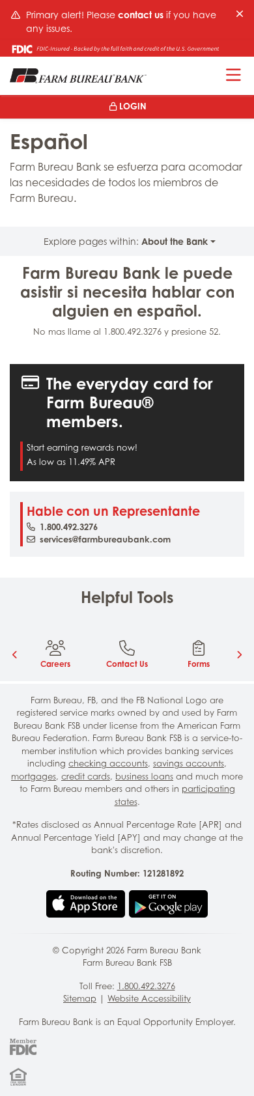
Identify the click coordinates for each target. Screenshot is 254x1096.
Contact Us (127, 664)
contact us (140, 14)
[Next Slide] (239, 654)
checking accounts (108, 763)
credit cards (85, 776)
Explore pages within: (126, 241)
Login (133, 106)
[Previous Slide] (15, 654)
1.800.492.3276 (69, 527)
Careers (55, 664)
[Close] (239, 14)
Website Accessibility (149, 998)
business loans (144, 776)
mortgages (33, 776)
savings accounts (188, 763)
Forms (199, 664)
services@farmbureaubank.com (105, 539)
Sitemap (79, 998)
